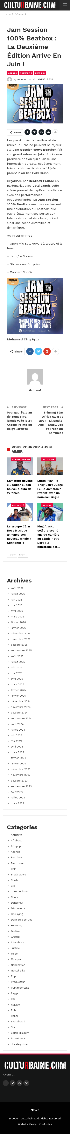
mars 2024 (17, 752)
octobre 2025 (19, 644)
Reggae (15, 1004)
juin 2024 (16, 735)
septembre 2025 (21, 650)
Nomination (18, 965)
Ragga (14, 993)
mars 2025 (17, 684)
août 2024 (17, 724)
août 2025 (17, 656)
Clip (13, 885)
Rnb (13, 1010)
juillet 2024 (18, 729)
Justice (15, 948)
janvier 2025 (18, 695)
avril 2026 (17, 610)
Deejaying (17, 914)
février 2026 (18, 622)
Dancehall (17, 902)
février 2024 (18, 757)
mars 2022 (17, 803)
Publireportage (20, 987)
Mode (14, 953)
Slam (14, 1027)
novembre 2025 (21, 639)
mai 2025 (16, 673)
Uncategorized (20, 1044)
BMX (13, 868)
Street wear (18, 1038)
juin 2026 (16, 599)
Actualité (26, 73)
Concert (16, 897)
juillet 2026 (18, 593)
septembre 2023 (21, 786)
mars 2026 (17, 616)
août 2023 (17, 791)
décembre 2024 (21, 701)
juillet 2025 (18, 661)
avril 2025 (17, 678)
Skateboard (18, 1021)
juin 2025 (16, 667)
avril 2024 (17, 746)
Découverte (18, 908)
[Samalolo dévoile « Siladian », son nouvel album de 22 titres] (20, 466)
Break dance (18, 874)
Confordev (45, 1124)
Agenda (12, 73)
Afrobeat (16, 840)
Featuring (16, 925)
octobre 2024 (19, 712)
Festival (15, 931)
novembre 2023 (21, 774)
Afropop (16, 846)
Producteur (18, 981)
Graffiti (15, 936)
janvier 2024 (18, 763)
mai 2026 (16, 605)
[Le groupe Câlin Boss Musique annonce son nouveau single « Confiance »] (20, 512)
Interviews (17, 942)
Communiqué (19, 891)
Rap (13, 999)
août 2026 (17, 588)
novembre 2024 (21, 707)
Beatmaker (17, 863)
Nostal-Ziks (18, 970)
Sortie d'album (21, 459)
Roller (14, 1015)
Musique (16, 959)
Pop (13, 976)
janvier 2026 (18, 627)
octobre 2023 (19, 780)
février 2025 (18, 690)
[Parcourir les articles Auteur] (35, 377)
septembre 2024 (21, 718)
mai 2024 (16, 741)
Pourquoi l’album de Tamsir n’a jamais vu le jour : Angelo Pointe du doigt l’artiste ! (19, 421)
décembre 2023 (21, 769)
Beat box (40, 73)
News (35, 1110)
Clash (14, 880)
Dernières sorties (21, 919)
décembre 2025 (21, 633)
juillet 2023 (18, 797)
